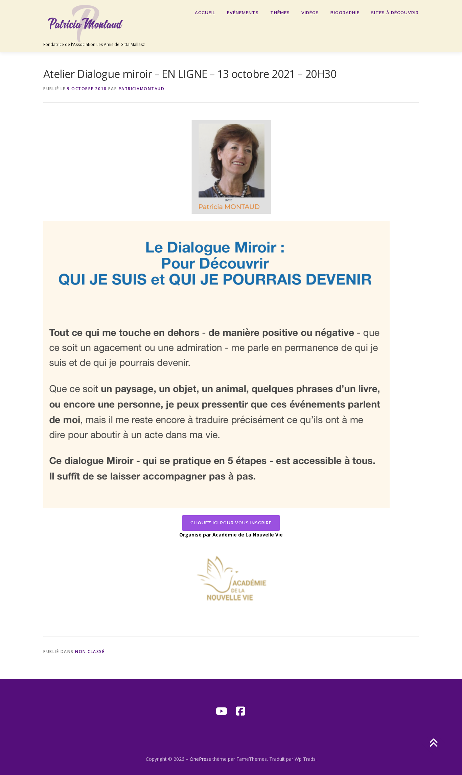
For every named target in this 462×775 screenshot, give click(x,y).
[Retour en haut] (433, 743)
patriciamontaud (142, 89)
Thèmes (280, 12)
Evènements (243, 12)
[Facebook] (240, 711)
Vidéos (310, 12)
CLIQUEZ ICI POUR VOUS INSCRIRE (231, 522)
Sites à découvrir (395, 12)
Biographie (345, 12)
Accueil (205, 12)
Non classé (90, 651)
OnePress (200, 759)
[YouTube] (221, 711)
